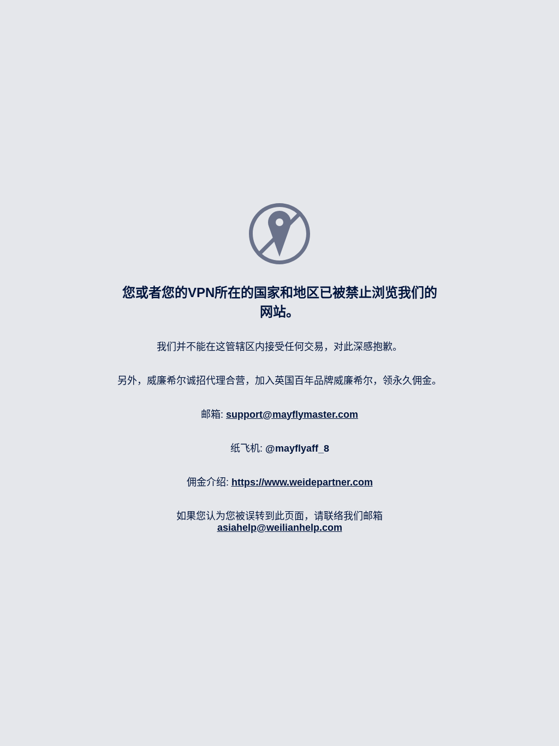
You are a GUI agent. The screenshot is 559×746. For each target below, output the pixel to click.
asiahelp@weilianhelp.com (279, 527)
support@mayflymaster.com (292, 414)
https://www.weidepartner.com (302, 482)
